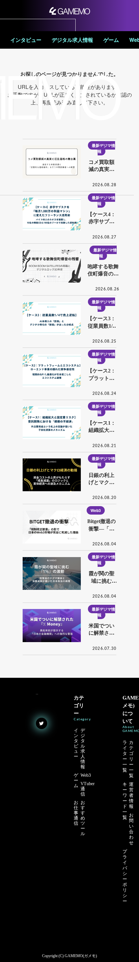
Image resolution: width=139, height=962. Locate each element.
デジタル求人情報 (72, 39)
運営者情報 (131, 795)
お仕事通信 (76, 813)
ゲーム (111, 39)
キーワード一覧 (125, 801)
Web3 (96, 510)
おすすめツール (82, 818)
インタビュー (25, 39)
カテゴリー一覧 (131, 759)
